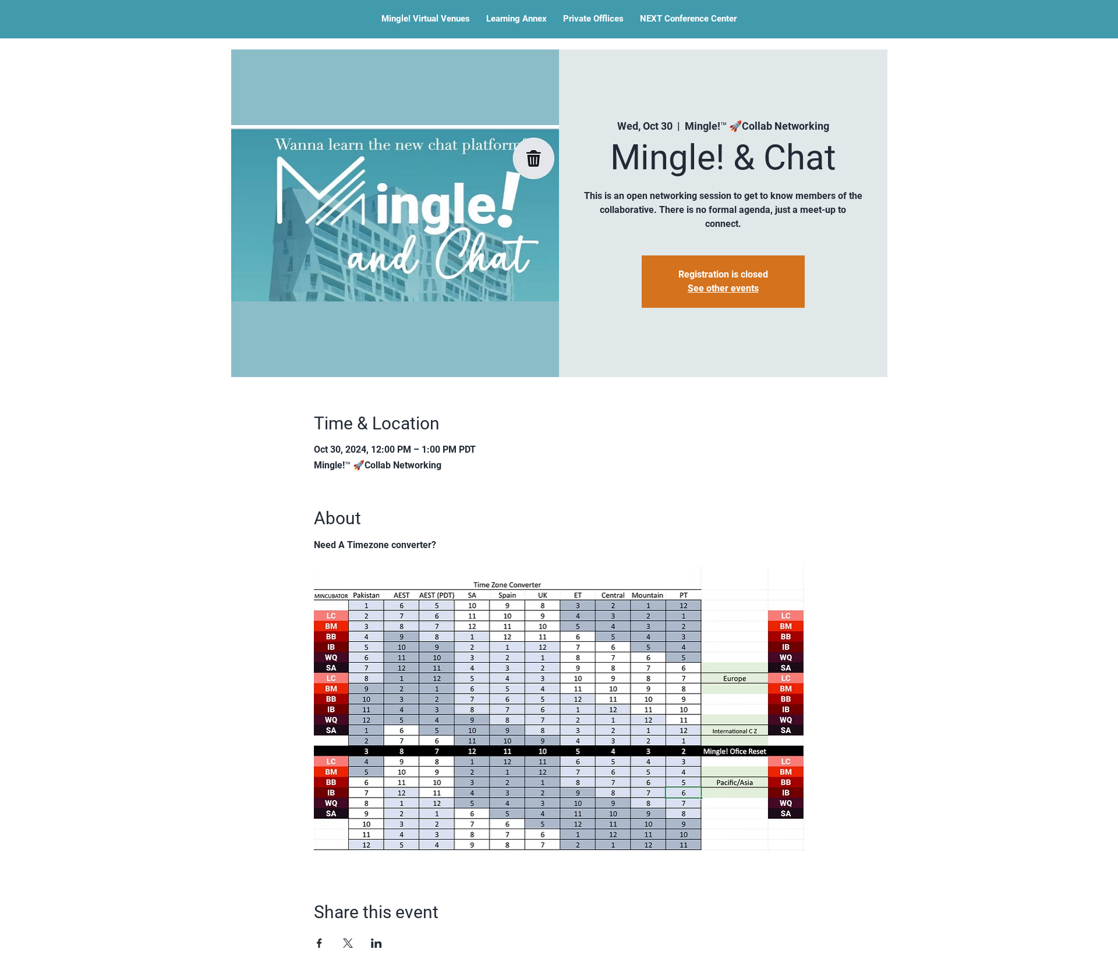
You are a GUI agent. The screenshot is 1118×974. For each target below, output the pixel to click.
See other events (723, 288)
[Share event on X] (347, 943)
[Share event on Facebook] (319, 943)
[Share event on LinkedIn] (376, 943)
